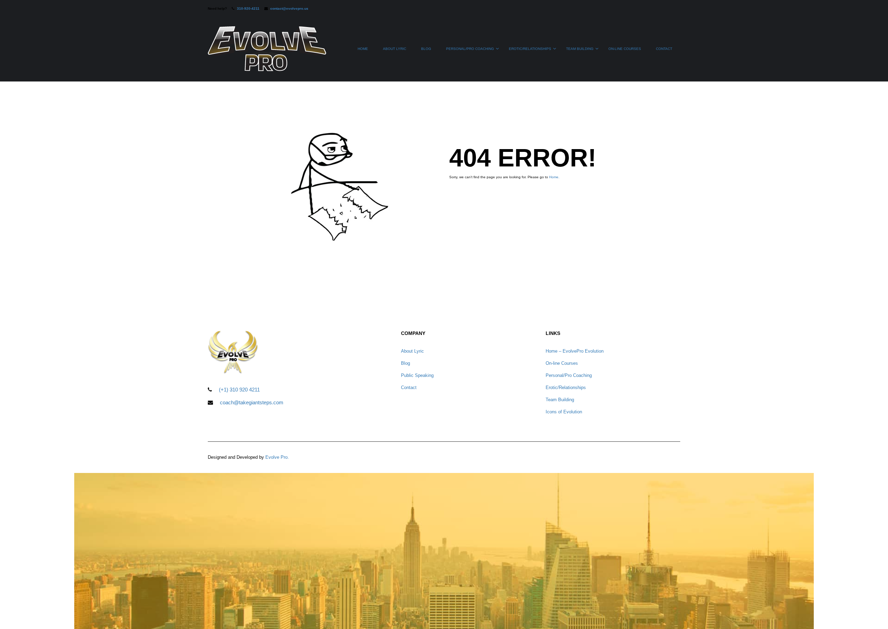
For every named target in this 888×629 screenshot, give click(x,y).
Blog (426, 49)
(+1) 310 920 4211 (239, 390)
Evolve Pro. (277, 457)
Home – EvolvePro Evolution (575, 351)
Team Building (580, 49)
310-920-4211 (248, 8)
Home (363, 49)
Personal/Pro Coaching (470, 49)
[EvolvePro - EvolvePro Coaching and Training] (267, 52)
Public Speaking (417, 375)
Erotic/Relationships (530, 49)
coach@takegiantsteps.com (251, 402)
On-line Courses (624, 49)
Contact (664, 49)
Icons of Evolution (564, 411)
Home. (554, 177)
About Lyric (394, 49)
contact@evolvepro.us (289, 8)
